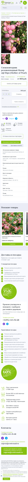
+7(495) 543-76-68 (11, 320)
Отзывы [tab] (5, 145)
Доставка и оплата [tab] (16, 145)
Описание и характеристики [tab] (11, 142)
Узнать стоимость (19, 101)
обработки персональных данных (10, 474)
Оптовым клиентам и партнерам (12, 136)
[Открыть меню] (25, 8)
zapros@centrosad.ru (10, 443)
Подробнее (12, 244)
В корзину (19, 94)
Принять (6, 479)
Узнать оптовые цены (14, 84)
